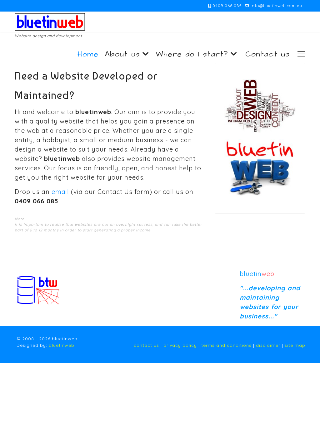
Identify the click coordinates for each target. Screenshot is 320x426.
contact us (146, 345)
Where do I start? (192, 54)
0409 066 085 (227, 5)
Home (88, 54)
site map (295, 345)
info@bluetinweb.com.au (276, 5)
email (60, 192)
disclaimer (268, 345)
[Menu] (301, 54)
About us (122, 54)
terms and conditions (226, 345)
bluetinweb (61, 345)
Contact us (267, 54)
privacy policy (180, 345)
